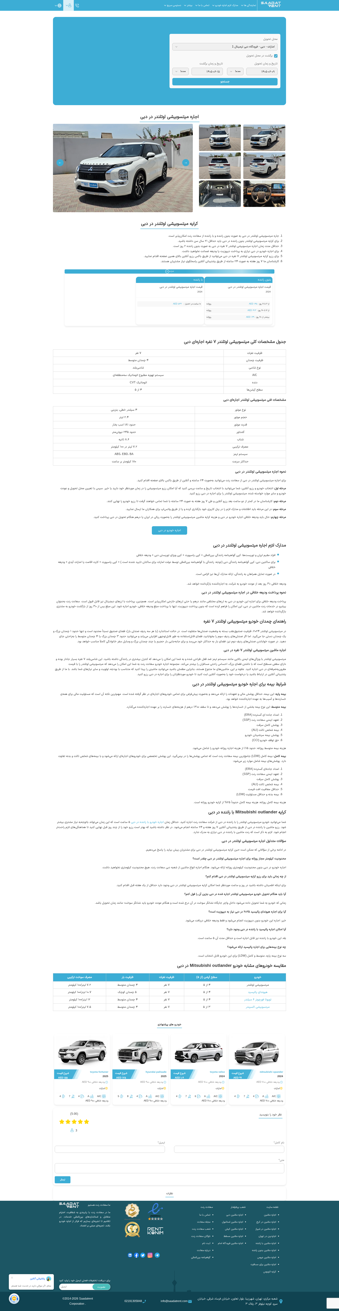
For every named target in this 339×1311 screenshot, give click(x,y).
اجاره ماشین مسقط (233, 1236)
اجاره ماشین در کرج (266, 1222)
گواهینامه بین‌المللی (200, 1257)
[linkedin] (130, 1256)
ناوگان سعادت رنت (200, 1236)
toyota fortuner (99, 1072)
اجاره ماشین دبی (234, 1215)
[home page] (271, 6)
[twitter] (142, 1256)
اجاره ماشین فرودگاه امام (230, 1243)
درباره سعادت (203, 1250)
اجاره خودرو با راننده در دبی (147, 822)
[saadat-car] (257, 1053)
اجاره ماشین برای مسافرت (263, 1264)
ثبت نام (206, 1243)
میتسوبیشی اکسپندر (258, 1007)
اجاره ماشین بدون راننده (264, 1250)
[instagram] (150, 1256)
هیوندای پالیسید (257, 992)
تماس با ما (204, 1215)
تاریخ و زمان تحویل (266, 64)
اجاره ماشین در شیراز (265, 1229)
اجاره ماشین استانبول (232, 1222)
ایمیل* (161, 1143)
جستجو (225, 82)
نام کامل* (279, 1143)
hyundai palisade (156, 1072)
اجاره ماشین (270, 1215)
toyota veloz (217, 1072)
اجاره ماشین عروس (266, 1257)
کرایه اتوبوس (269, 1272)
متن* (281, 1160)
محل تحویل (270, 39)
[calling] (77, 6)
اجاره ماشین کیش (234, 1229)
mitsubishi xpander (271, 1072)
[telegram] (157, 1256)
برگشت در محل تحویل (259, 56)
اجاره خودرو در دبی (169, 530)
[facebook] (136, 1256)
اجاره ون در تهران (267, 1236)
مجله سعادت (203, 1222)
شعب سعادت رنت (201, 1229)
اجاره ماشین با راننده (266, 1243)
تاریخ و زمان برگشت (211, 64)
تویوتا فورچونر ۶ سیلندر (257, 1000)
